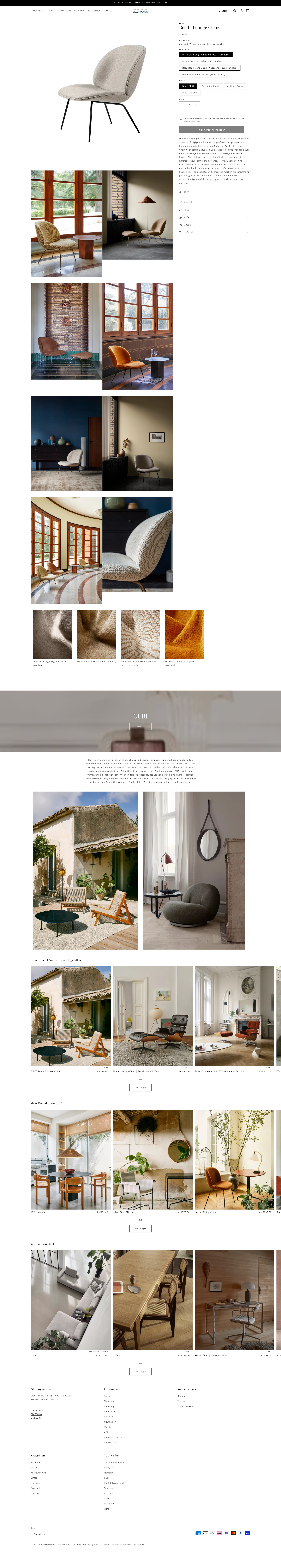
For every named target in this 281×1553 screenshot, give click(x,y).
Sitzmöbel (36, 1462)
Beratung (109, 1406)
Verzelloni (109, 1503)
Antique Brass (236, 87)
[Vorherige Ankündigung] (32, 3)
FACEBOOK (36, 1414)
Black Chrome (191, 93)
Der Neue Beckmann (46, 1544)
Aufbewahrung (38, 1472)
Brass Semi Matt (212, 87)
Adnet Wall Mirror (123, 1212)
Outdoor (35, 1493)
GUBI (181, 23)
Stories (107, 1427)
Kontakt (182, 1396)
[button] (37, 11)
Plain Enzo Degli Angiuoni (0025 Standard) (205, 54)
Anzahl (182, 99)
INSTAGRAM (37, 1410)
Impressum (110, 1442)
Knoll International (114, 1483)
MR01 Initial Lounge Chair (45, 1071)
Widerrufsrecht (186, 1406)
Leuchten (36, 1483)
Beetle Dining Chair (205, 1212)
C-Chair (117, 1355)
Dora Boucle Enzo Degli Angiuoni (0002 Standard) (209, 67)
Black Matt (188, 86)
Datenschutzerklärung (116, 1437)
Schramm (109, 1488)
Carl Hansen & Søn (114, 1462)
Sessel (183, 34)
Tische (34, 1467)
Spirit (34, 1355)
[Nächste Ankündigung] (249, 3)
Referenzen (110, 1411)
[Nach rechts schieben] (147, 1079)
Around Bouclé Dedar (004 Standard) (202, 61)
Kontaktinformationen (122, 1544)
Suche (107, 1396)
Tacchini (108, 1493)
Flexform (108, 1472)
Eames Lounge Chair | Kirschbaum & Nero (136, 1071)
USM (106, 1498)
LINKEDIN (36, 1417)
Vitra (106, 1508)
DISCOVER (141, 727)
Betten (34, 1477)
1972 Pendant (38, 1212)
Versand (193, 44)
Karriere (108, 1416)
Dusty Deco (110, 1467)
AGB (106, 1432)
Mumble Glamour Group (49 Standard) (203, 74)
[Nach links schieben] (134, 1079)
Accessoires (37, 1488)
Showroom (109, 1401)
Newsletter (110, 1421)
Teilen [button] (186, 191)
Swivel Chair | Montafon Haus (211, 1355)
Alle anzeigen (141, 1088)
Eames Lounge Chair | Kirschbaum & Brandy (219, 1071)
